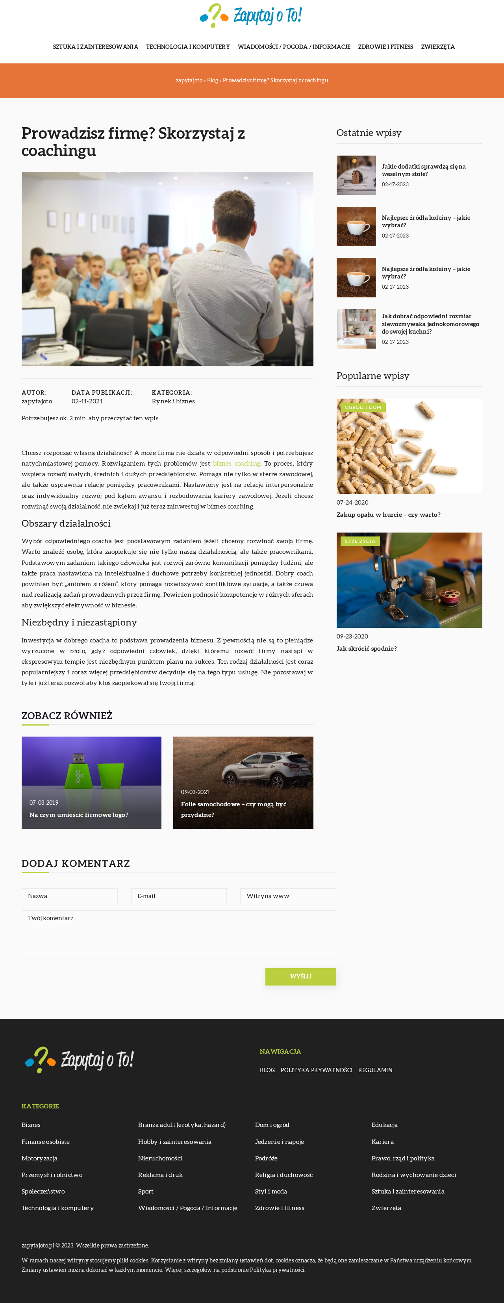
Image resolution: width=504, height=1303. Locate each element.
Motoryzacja (39, 1158)
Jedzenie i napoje (279, 1142)
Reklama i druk (160, 1175)
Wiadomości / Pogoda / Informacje (294, 47)
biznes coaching (236, 463)
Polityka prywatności (316, 1070)
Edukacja (385, 1125)
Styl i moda (271, 1191)
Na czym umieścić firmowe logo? (79, 815)
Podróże (266, 1158)
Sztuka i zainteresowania (95, 47)
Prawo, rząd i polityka (403, 1158)
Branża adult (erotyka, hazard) (182, 1125)
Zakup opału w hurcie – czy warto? (389, 515)
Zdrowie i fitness (385, 47)
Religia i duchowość (284, 1175)
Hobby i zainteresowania (174, 1142)
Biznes (31, 1125)
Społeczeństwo (43, 1191)
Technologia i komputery (188, 47)
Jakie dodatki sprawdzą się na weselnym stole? (424, 171)
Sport (146, 1191)
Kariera (383, 1142)
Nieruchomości (160, 1158)
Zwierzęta (438, 47)
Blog (267, 1070)
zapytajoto (37, 401)
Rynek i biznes (173, 401)
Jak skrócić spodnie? (367, 649)
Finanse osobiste (46, 1142)
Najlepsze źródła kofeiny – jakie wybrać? (426, 222)
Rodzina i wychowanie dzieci (414, 1175)
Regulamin (375, 1070)
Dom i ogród (272, 1125)
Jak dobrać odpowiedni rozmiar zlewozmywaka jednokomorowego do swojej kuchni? (430, 324)
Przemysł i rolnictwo (52, 1175)
